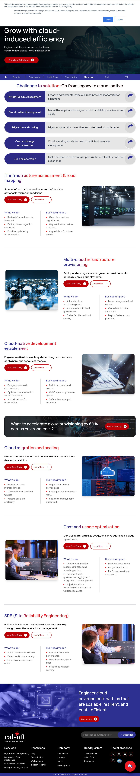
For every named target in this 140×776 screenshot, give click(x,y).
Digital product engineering (16, 753)
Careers (61, 757)
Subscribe (128, 734)
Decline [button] (120, 19)
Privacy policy (64, 765)
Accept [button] (108, 19)
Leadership (63, 753)
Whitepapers (37, 761)
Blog (33, 753)
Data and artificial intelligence (12, 758)
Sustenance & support (14, 763)
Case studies (37, 757)
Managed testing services (16, 767)
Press (60, 761)
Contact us (89, 761)
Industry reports (38, 764)
